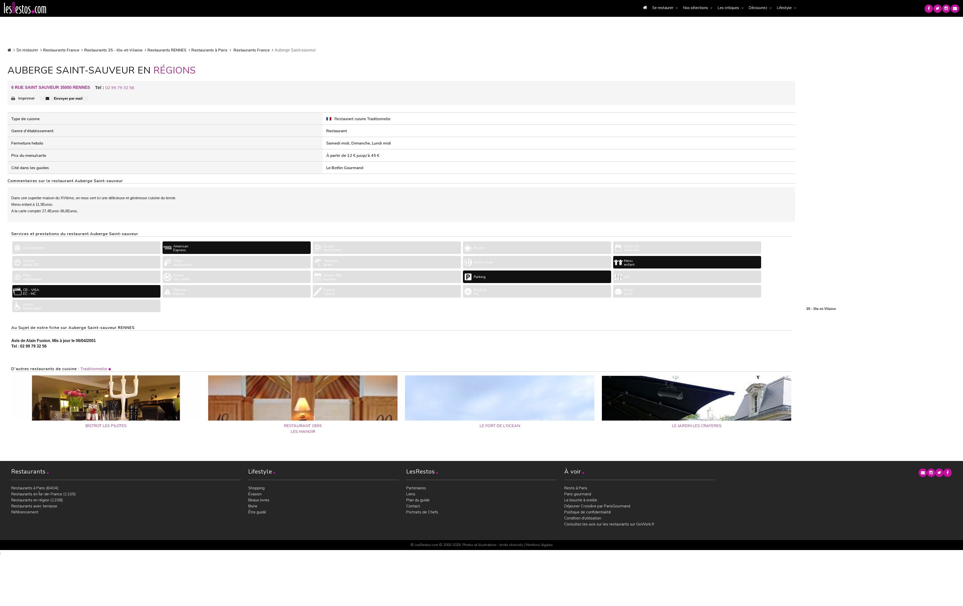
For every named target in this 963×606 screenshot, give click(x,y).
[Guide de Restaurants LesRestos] (25, 8)
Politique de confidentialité (587, 512)
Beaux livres (258, 500)
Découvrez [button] (758, 7)
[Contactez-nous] (955, 9)
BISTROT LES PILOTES (106, 426)
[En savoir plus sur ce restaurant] (106, 398)
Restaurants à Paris (209, 50)
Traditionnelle (94, 369)
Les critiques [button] (728, 7)
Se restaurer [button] (662, 7)
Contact (413, 506)
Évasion (255, 494)
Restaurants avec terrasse (34, 506)
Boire (252, 506)
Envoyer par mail (68, 98)
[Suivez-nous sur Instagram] (946, 9)
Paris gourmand (577, 494)
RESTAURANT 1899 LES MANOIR (303, 428)
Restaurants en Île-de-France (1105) (43, 494)
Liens (410, 494)
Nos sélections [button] (695, 7)
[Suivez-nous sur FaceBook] (929, 9)
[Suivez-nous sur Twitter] (937, 9)
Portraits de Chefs (422, 512)
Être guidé (257, 512)
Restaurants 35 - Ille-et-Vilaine (113, 50)
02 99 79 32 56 (119, 88)
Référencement (24, 512)
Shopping (256, 488)
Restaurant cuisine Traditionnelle (362, 119)
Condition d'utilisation (582, 518)
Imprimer (26, 98)
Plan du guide (418, 500)
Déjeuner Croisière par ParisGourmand (597, 506)
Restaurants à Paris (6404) (34, 488)
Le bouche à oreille (580, 500)
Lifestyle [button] (784, 7)
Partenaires (416, 488)
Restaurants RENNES (166, 50)
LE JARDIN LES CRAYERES (696, 426)
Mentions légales (539, 545)
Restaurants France (61, 50)
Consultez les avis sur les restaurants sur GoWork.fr (609, 524)
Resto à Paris (575, 488)
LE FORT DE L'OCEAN (499, 426)
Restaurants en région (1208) (37, 500)
